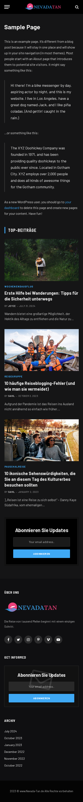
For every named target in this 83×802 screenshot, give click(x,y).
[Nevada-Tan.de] (42, 7)
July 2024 (10, 731)
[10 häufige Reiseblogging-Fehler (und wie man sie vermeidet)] (41, 350)
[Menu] (7, 7)
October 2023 (13, 738)
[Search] (76, 7)
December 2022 (14, 751)
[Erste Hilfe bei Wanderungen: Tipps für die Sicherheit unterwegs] (41, 260)
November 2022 (14, 758)
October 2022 (13, 765)
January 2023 (13, 745)
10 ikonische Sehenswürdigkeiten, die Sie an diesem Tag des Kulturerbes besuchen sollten (40, 479)
